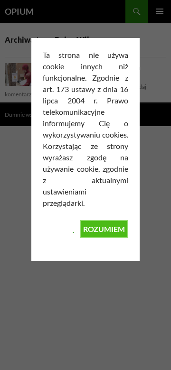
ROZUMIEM (104, 228)
